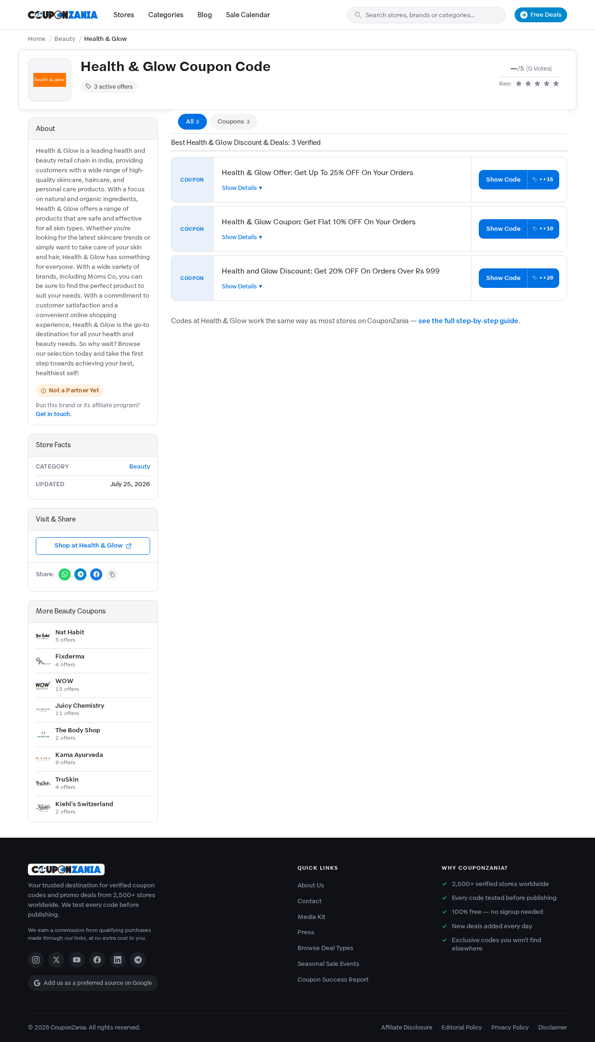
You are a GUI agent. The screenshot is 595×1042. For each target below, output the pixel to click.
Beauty (64, 38)
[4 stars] (546, 84)
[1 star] (519, 84)
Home (37, 38)
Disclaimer (552, 1027)
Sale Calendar (248, 15)
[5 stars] (556, 84)
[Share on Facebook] (96, 574)
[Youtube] (77, 960)
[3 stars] (537, 84)
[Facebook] (97, 960)
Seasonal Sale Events (328, 963)
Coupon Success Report (333, 979)
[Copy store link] (112, 574)
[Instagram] (36, 960)
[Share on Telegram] (80, 574)
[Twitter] (56, 960)
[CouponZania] (153, 869)
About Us (311, 885)
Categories (166, 15)
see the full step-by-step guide (468, 321)
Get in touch (53, 413)
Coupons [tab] (234, 121)
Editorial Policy (462, 1027)
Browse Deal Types (325, 947)
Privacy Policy (510, 1027)
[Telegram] (138, 960)
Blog (205, 15)
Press (306, 932)
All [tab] (192, 121)
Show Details (239, 187)
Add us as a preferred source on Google (98, 982)
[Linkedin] (118, 960)
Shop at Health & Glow (88, 545)
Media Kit (311, 916)
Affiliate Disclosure (406, 1027)
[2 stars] (528, 84)
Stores (123, 15)
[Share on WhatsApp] (65, 574)
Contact (310, 901)
